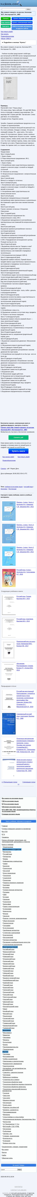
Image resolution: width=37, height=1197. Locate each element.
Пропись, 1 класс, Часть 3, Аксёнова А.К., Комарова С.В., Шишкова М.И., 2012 (25, 527)
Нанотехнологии (8, 1066)
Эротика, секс (7, 1133)
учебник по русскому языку (14, 487)
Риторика (6, 892)
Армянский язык (8, 968)
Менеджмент (7, 1033)
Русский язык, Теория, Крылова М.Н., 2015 (24, 597)
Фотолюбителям (8, 1056)
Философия (7, 904)
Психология (7, 902)
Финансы (6, 1040)
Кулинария (6, 1141)
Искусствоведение (9, 873)
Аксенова (4, 489)
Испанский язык (8, 954)
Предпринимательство (10, 1047)
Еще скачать (5, 22)
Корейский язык (8, 975)
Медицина (6, 1114)
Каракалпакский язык (10, 1025)
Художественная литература (12, 890)
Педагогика (7, 880)
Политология (7, 868)
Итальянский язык (9, 959)
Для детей (6, 871)
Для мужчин (7, 1129)
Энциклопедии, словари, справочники (14, 1147)
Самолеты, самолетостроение (13, 1072)
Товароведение (8, 1049)
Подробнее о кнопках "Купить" (15, 42)
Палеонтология (8, 923)
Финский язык (7, 1013)
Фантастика (7, 1122)
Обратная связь (7, 1158)
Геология (6, 1093)
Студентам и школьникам (11, 933)
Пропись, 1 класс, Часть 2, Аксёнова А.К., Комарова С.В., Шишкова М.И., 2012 (25, 550)
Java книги (6, 1098)
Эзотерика (6, 1054)
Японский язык (8, 1004)
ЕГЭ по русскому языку (10, 804)
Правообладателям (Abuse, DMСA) (7, 37)
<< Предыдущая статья (9, 782)
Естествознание (8, 928)
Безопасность (7, 1138)
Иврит (5, 1009)
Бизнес (5, 1044)
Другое (4, 1152)
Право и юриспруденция (11, 906)
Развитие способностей (11, 1107)
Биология (6, 866)
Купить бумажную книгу (22, 18)
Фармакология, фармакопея (12, 1063)
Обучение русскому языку (11, 807)
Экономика (6, 1037)
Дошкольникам (8, 847)
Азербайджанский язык (11, 980)
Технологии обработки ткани (12, 1082)
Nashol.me (7, 1193)
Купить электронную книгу (22, 22)
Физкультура (7, 911)
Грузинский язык (8, 1018)
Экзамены (5, 837)
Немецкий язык (8, 956)
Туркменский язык (9, 1023)
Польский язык (8, 994)
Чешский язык (7, 999)
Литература (7, 856)
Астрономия (7, 909)
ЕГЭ (3, 834)
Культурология (8, 935)
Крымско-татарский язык (11, 978)
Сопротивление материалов (12, 944)
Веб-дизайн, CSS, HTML (11, 1126)
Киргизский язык (8, 1021)
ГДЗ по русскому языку (10, 801)
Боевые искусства (9, 1143)
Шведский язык (8, 1002)
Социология (7, 878)
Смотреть (5, 26)
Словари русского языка (11, 814)
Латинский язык (8, 961)
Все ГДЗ (4, 831)
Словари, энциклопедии (11, 1136)
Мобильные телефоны (10, 1077)
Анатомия (6, 885)
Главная (5, 826)
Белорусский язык (9, 966)
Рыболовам (7, 1131)
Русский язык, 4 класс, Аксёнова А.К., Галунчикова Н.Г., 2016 (26, 572)
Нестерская (12, 489)
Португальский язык (9, 997)
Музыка (5, 913)
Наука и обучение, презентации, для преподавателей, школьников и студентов (16, 841)
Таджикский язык (8, 1028)
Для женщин (7, 1102)
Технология (7, 875)
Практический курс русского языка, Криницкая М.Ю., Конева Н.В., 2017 (26, 644)
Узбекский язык (8, 973)
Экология (6, 916)
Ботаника (6, 887)
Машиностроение (9, 1100)
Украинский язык (8, 963)
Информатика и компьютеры (12, 861)
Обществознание (9, 921)
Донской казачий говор (10, 1006)
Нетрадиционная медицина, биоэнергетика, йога (19, 1119)
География (6, 925)
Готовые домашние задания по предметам (16, 829)
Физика (5, 859)
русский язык (28, 487)
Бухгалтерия (7, 1042)
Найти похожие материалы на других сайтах (22, 27)
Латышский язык (8, 992)
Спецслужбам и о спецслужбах (13, 1117)
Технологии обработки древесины (14, 1087)
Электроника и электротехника (13, 1061)
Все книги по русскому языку (12, 798)
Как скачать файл (8, 457)
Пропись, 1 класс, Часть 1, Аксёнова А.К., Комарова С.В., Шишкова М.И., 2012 (25, 504)
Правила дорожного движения (13, 883)
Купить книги (18, 451)
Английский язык (8, 949)
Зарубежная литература (11, 930)
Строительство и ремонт (11, 1079)
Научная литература (10, 940)
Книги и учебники (7, 844)
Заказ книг (6, 1095)
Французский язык (9, 952)
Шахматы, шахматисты (10, 1110)
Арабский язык (8, 983)
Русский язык (7, 854)
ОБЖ (4, 894)
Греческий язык (8, 990)
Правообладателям (9, 460)
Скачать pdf (18, 437)
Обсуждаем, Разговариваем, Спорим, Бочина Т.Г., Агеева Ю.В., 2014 (25, 667)
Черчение (6, 899)
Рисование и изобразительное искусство (16, 942)
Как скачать (5, 34)
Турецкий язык (8, 985)
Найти (4, 1155)
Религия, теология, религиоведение (15, 918)
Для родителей (8, 937)
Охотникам (6, 1075)
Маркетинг (6, 1035)
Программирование (9, 1112)
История (6, 897)
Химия (5, 863)
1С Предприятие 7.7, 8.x (11, 1124)
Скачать (6, 18)
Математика (7, 852)
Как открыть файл (7, 31)
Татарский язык (8, 971)
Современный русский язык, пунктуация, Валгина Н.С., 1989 (25, 716)
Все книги (5, 1149)
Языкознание (7, 1016)
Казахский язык (8, 987)
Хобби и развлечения (10, 1059)
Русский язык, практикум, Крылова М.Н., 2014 (25, 620)
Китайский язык (8, 1011)
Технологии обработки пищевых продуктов (17, 1084)
